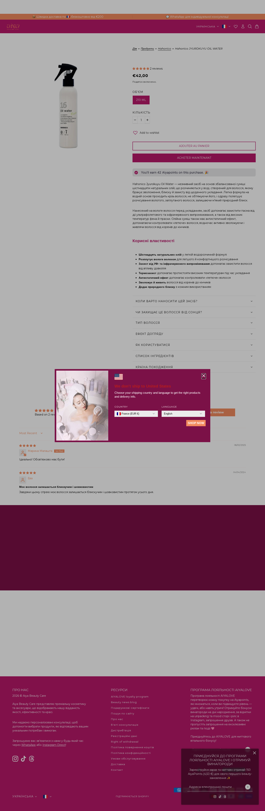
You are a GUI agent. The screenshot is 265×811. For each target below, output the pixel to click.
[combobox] (128, 414)
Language (169, 406)
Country (121, 406)
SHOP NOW (196, 423)
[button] (204, 376)
